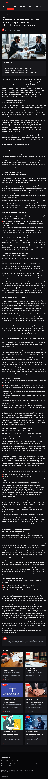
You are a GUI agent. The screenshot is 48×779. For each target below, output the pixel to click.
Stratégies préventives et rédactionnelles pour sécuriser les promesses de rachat (21, 72)
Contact (37, 763)
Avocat (41, 6)
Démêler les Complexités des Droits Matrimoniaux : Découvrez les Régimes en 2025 (34, 701)
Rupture (14, 6)
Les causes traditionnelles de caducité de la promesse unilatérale (18, 66)
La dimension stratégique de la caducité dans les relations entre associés (19, 74)
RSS (10, 765)
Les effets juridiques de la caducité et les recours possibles (17, 70)
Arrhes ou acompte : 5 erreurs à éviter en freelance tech (10, 669)
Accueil (3, 6)
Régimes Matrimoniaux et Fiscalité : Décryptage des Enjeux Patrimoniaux (9, 701)
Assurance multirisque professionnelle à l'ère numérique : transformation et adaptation (35, 733)
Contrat (20, 6)
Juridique (35, 6)
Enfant (30, 6)
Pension (25, 6)
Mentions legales (4, 765)
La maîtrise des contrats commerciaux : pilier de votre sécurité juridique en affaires (10, 733)
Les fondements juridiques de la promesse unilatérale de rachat (17, 64)
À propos (33, 763)
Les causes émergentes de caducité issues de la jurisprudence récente (19, 68)
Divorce (9, 6)
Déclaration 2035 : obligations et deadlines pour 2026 (34, 669)
